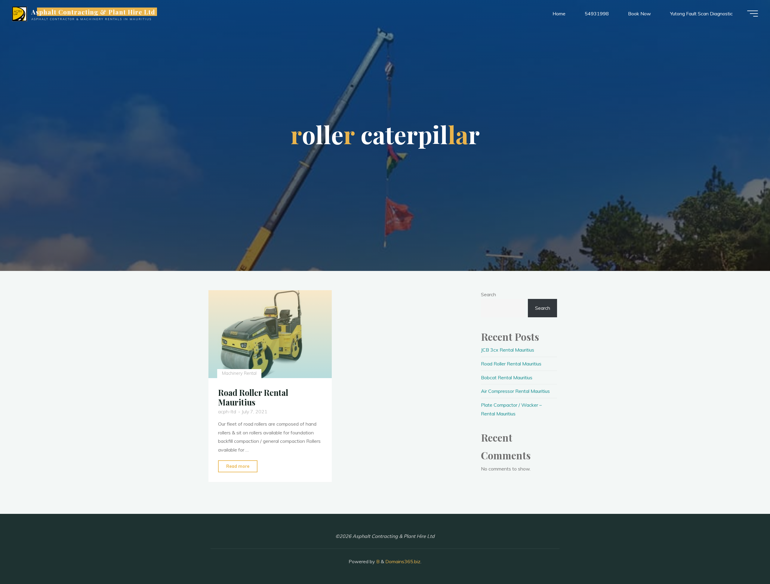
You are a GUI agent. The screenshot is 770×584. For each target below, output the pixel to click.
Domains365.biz (402, 561)
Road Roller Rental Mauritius (253, 397)
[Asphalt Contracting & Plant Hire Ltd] (19, 14)
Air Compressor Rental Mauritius (515, 391)
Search (488, 294)
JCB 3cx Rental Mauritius (507, 350)
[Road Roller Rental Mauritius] (270, 334)
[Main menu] (752, 14)
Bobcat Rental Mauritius (506, 377)
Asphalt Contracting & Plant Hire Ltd (93, 12)
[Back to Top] (746, 560)
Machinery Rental (239, 373)
